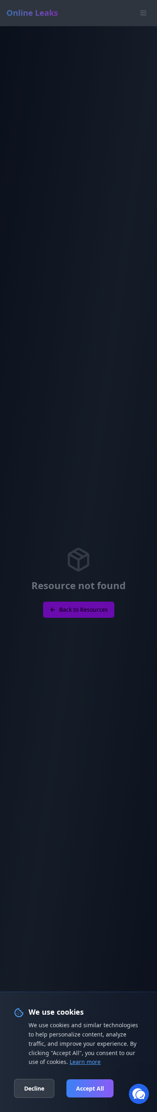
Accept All (90, 1088)
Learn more (85, 1062)
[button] (139, 1094)
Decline (34, 1088)
